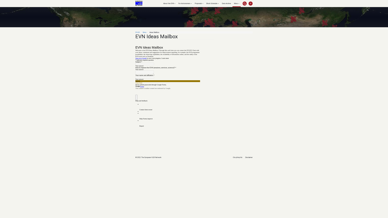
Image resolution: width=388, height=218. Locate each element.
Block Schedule (212, 3)
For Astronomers (184, 3)
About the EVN (168, 3)
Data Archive (226, 3)
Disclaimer (249, 157)
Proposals (198, 3)
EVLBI (137, 32)
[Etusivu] (139, 3)
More (236, 3)
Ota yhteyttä (237, 157)
